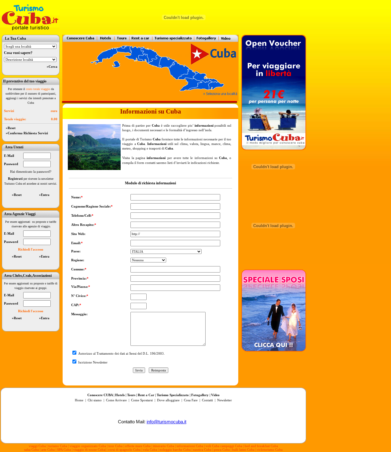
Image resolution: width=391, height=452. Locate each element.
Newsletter (224, 400)
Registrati (15, 178)
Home (79, 400)
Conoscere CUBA (100, 395)
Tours (131, 395)
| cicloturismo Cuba (269, 449)
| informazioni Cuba (189, 446)
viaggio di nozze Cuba (89, 449)
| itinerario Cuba (163, 446)
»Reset (10, 128)
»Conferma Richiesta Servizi (26, 133)
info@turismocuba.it (166, 421)
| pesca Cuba (221, 449)
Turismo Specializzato (173, 395)
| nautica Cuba (201, 449)
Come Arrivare (117, 400)
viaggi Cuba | (38, 446)
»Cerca (52, 66)
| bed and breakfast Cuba (260, 446)
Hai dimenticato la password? (30, 171)
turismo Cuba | (58, 446)
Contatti (207, 400)
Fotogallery (200, 395)
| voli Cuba (211, 446)
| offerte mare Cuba (137, 446)
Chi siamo (95, 400)
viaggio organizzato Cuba (88, 446)
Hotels (120, 395)
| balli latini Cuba (242, 449)
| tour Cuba (114, 446)
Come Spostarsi (142, 400)
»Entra (44, 195)
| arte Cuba (47, 449)
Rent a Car (146, 395)
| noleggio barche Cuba (174, 449)
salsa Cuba (31, 449)
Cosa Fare (191, 400)
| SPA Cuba (64, 449)
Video (215, 395)
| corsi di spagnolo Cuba (124, 449)
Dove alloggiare (168, 400)
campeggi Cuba (230, 446)
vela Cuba (150, 449)
